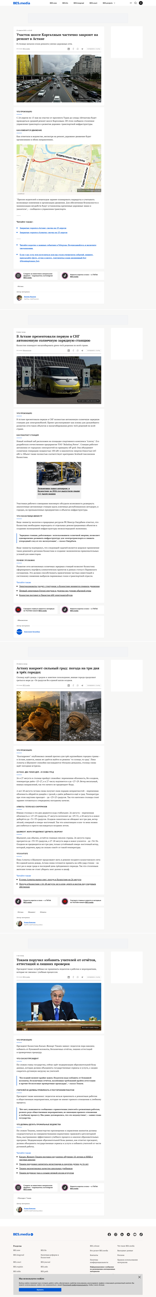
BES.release (94, 1246)
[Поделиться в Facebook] (73, 48)
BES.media (26, 49)
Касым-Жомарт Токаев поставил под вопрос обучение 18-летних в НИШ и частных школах (56, 1158)
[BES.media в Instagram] (115, 1234)
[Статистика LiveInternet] (119, 1267)
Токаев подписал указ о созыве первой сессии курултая (46, 1172)
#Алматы (43, 912)
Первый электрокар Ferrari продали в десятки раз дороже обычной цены (55, 590)
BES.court (93, 3)
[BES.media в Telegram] (128, 1234)
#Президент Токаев (24, 1198)
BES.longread (79, 3)
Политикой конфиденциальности (75, 1285)
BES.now (53, 3)
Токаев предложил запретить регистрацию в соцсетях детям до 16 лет (54, 1164)
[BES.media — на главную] (21, 3)
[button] (135, 3)
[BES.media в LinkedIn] (122, 1234)
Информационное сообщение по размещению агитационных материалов (102, 1269)
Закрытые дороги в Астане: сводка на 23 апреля (43, 228)
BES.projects (108, 3)
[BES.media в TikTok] (141, 1234)
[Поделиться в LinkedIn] (68, 48)
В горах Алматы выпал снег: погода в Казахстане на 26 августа (50, 879)
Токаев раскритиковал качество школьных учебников (46, 1168)
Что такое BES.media (125, 1246)
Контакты (94, 1255)
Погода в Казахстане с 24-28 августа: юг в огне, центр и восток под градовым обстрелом (57, 885)
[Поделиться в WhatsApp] (77, 48)
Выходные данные (125, 1250)
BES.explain (18, 1266)
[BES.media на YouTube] (134, 1234)
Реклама (120, 1255)
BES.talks (17, 1271)
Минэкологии (27, 350)
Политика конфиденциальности (99, 1261)
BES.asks (44, 1266)
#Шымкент (31, 912)
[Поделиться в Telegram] (82, 48)
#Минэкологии (23, 620)
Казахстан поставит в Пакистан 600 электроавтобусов (46, 595)
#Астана (20, 286)
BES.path (44, 1271)
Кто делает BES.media (99, 1250)
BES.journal (45, 1262)
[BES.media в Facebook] (109, 1234)
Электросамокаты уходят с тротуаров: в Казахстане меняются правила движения (59, 586)
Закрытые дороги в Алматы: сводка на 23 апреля (43, 232)
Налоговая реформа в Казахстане (50, 1256)
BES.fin (65, 3)
